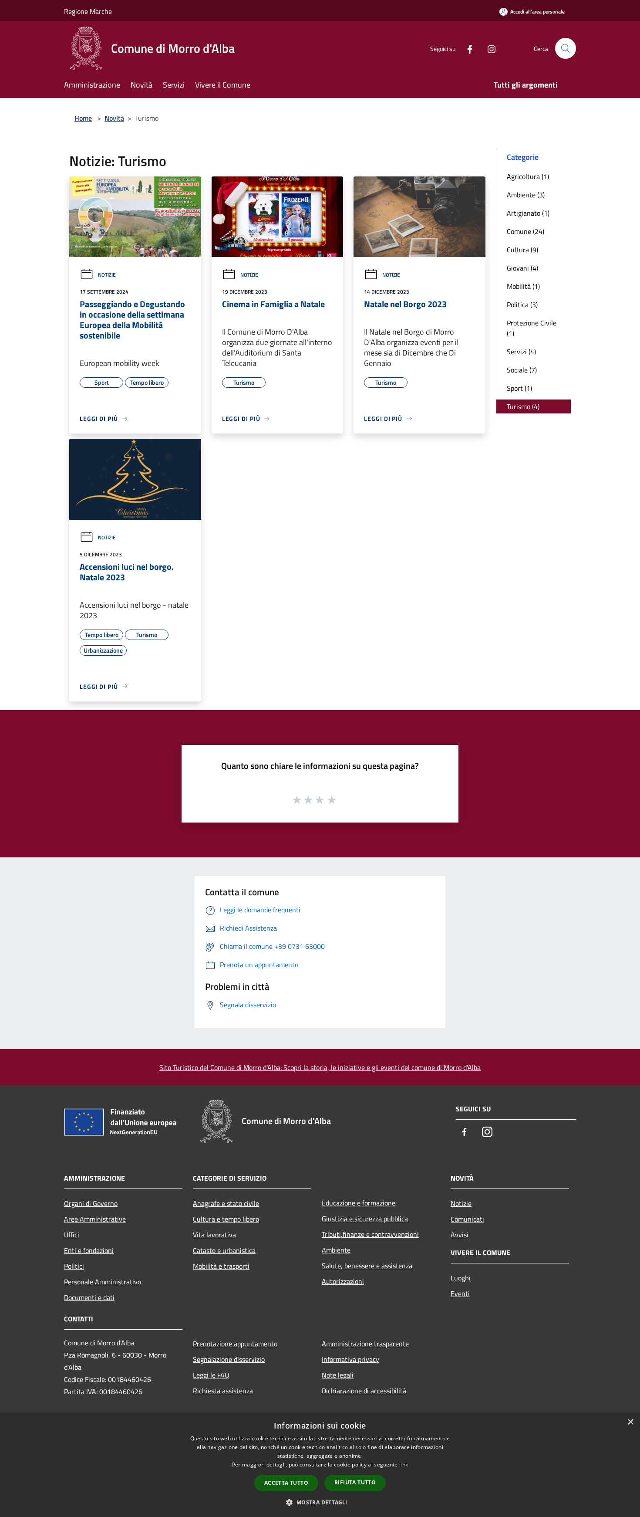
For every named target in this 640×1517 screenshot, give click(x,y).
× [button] (630, 1422)
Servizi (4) (521, 351)
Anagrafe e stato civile (226, 1203)
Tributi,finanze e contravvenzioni (370, 1234)
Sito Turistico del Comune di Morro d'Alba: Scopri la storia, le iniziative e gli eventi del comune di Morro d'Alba (320, 1067)
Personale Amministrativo (102, 1282)
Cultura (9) (522, 249)
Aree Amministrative (95, 1219)
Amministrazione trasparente (365, 1343)
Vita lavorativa (214, 1234)
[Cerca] (565, 48)
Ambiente (336, 1250)
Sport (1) (519, 388)
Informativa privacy (350, 1359)
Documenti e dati (89, 1297)
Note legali (338, 1375)
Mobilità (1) (523, 286)
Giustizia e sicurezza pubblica (365, 1218)
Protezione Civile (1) (531, 328)
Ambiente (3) (526, 195)
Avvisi (459, 1234)
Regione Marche (88, 11)
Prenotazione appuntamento (235, 1343)
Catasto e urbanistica (224, 1250)
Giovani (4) (522, 268)
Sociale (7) (522, 370)
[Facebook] (466, 48)
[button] (320, 1502)
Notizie (107, 275)
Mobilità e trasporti (221, 1266)
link (403, 1464)
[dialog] (320, 1465)
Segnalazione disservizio (229, 1359)
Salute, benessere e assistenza (367, 1265)
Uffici (71, 1234)
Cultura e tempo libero (226, 1219)
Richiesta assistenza (223, 1390)
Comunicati (467, 1219)
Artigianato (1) (528, 213)
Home (83, 118)
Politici (74, 1266)
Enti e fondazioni (89, 1250)
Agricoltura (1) (528, 176)
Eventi (460, 1293)
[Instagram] (488, 48)
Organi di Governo (91, 1203)
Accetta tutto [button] (286, 1483)
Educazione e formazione (358, 1203)
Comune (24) (525, 231)
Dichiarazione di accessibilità (364, 1390)
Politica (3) (522, 304)
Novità (114, 118)
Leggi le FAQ (211, 1375)
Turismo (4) (523, 406)
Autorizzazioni (343, 1281)
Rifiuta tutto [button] (355, 1482)
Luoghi (461, 1278)
